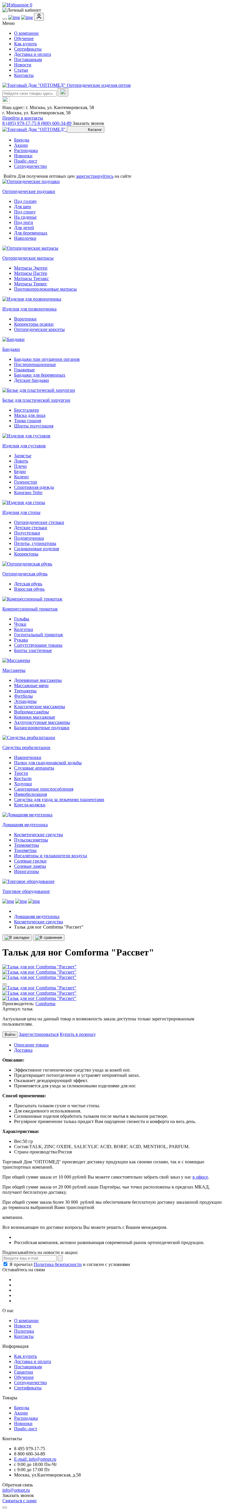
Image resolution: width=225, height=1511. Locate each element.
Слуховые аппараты (34, 767)
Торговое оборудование (26, 891)
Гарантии (23, 1371)
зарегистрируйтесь (94, 176)
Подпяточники (29, 538)
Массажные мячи (31, 685)
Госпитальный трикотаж (38, 634)
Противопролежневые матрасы (45, 289)
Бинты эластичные (33, 650)
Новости (22, 64)
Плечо (20, 466)
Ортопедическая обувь (24, 573)
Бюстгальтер (26, 410)
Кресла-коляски (29, 804)
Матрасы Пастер (30, 273)
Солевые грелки (30, 860)
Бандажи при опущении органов (47, 359)
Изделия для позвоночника (29, 308)
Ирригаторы (26, 871)
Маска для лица (29, 415)
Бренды (21, 139)
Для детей (24, 227)
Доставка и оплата (32, 54)
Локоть (21, 460)
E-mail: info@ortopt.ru (35, 1459)
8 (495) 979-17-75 (20, 123)
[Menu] (4, 19)
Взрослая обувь (29, 589)
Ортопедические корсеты (39, 329)
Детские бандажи (31, 380)
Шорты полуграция (33, 425)
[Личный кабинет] (112, 10)
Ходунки (23, 783)
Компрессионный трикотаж (30, 608)
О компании (26, 33)
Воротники (25, 318)
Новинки (23, 155)
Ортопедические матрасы (28, 258)
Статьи (21, 70)
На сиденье (25, 217)
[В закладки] (17, 937)
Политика (24, 1331)
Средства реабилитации (26, 747)
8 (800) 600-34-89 (54, 123)
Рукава (21, 639)
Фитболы (23, 696)
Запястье (22, 455)
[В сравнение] (48, 937)
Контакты (24, 75)
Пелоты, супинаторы (35, 543)
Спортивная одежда (34, 487)
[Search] (63, 92)
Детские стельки (30, 527)
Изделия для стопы (21, 512)
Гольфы (21, 618)
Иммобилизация (30, 794)
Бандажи (11, 349)
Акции (21, 145)
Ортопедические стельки (39, 522)
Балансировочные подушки (41, 727)
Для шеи (22, 206)
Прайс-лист (25, 160)
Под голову (25, 201)
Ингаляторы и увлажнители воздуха (50, 855)
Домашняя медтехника (25, 824)
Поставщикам (28, 59)
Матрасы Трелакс (31, 278)
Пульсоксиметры (31, 839)
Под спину (25, 211)
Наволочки (25, 238)
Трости (21, 773)
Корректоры (26, 553)
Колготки (23, 629)
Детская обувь (28, 583)
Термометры (26, 845)
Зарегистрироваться (39, 1034)
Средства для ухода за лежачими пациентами (59, 799)
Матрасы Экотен (30, 267)
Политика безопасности (58, 1264)
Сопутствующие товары (38, 645)
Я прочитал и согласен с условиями (69, 1264)
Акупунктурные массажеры (42, 722)
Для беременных (30, 232)
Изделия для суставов (24, 445)
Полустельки (27, 532)
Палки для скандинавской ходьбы (48, 762)
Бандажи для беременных (39, 374)
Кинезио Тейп (28, 492)
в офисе (200, 1176)
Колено (21, 476)
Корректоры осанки (34, 324)
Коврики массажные (34, 717)
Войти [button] (10, 176)
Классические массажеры (39, 706)
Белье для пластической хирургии (36, 400)
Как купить (25, 43)
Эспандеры (25, 701)
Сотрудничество (30, 166)
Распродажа (26, 150)
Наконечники (27, 757)
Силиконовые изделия (36, 548)
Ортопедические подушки (28, 191)
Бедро (20, 471)
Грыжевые (24, 369)
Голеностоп (25, 481)
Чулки (20, 624)
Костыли (23, 778)
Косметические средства (38, 834)
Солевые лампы (30, 866)
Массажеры (13, 670)
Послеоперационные (35, 364)
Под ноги (23, 222)
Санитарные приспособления (43, 788)
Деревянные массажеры (38, 680)
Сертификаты (28, 48)
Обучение (24, 38)
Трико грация (27, 420)
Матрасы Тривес (30, 283)
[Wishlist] (4, 984)
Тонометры (25, 850)
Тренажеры (25, 690)
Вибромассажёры (31, 711)
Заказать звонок (88, 123)
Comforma (45, 1003)
